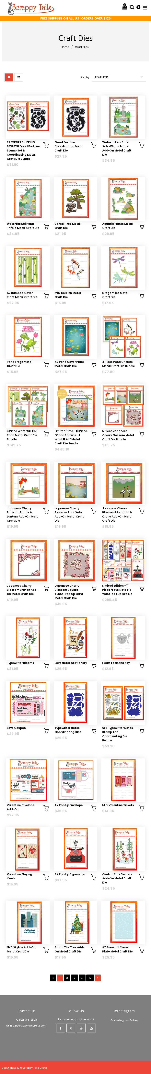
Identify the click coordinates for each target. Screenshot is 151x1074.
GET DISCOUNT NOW (75, 556)
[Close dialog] (131, 506)
